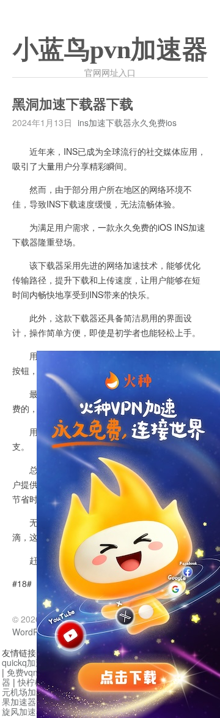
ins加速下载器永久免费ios (127, 122)
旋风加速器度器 (32, 711)
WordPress (33, 632)
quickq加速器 (27, 662)
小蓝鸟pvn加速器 (110, 50)
